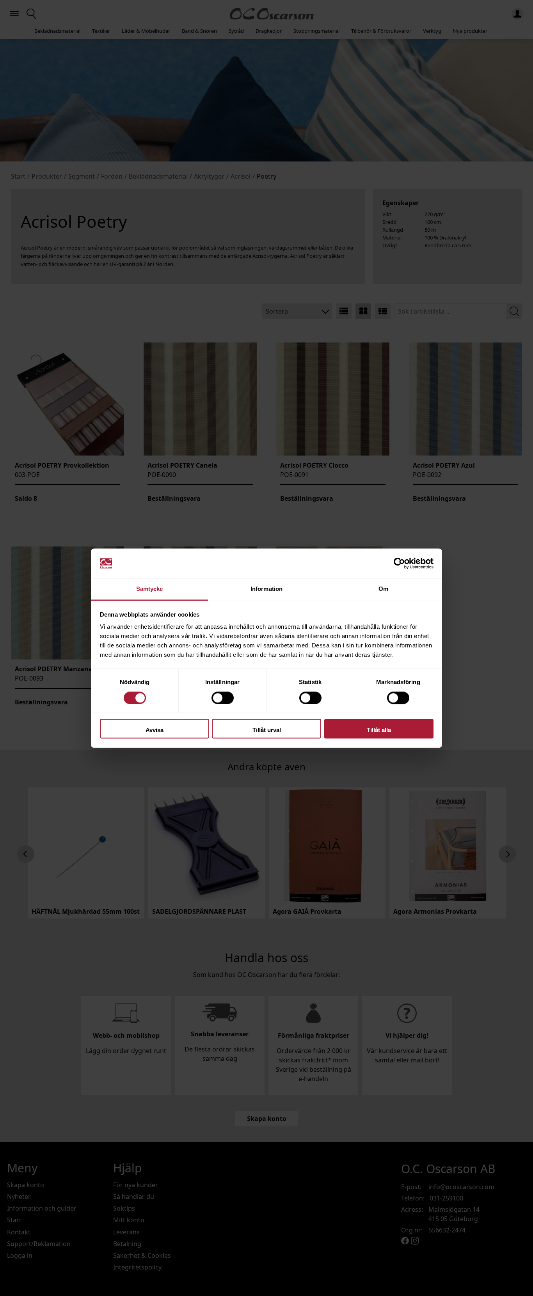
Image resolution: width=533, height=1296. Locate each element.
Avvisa (154, 730)
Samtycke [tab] (149, 589)
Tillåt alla (379, 730)
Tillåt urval (266, 730)
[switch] (222, 697)
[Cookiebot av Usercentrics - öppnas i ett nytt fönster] (399, 563)
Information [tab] (266, 589)
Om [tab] (383, 589)
